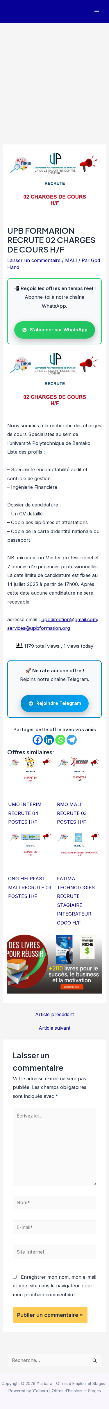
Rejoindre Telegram (58, 703)
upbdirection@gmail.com (69, 619)
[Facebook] (38, 740)
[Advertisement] (54, 80)
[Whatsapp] (60, 740)
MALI (71, 260)
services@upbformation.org (38, 628)
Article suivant (55, 1028)
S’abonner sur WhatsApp (58, 330)
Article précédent (54, 1014)
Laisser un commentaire (33, 260)
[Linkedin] (49, 740)
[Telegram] (72, 740)
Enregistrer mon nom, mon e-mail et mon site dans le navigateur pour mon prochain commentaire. (54, 1285)
